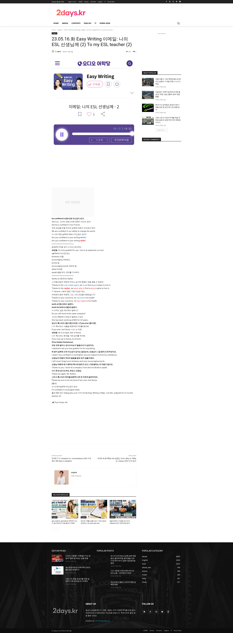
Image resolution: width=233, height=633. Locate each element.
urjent (59, 51)
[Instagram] (169, 1)
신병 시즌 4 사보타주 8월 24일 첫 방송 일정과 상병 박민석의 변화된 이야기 (168, 120)
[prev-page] (53, 529)
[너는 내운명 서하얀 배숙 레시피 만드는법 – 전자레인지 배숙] (103, 574)
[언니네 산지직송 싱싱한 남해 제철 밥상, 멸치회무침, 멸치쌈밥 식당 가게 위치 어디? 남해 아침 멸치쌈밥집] (103, 559)
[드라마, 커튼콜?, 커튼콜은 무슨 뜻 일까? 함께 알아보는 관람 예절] (57, 559)
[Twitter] (173, 1)
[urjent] (53, 51)
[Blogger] (144, 611)
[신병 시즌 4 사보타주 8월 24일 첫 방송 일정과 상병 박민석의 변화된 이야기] (148, 121)
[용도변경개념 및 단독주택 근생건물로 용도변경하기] (57, 570)
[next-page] (57, 529)
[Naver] (162, 611)
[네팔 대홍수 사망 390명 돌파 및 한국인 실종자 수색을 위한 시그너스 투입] (148, 82)
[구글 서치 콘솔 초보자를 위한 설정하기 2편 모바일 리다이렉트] (57, 582)
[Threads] (168, 611)
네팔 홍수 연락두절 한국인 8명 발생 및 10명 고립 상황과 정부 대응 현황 (167, 94)
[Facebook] (166, 1)
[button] (178, 23)
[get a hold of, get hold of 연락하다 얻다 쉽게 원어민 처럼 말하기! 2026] (65, 509)
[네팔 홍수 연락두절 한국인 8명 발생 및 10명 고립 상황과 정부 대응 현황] (148, 95)
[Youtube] (180, 1)
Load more (160, 130)
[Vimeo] (176, 1)
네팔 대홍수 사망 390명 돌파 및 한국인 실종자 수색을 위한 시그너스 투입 (168, 81)
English (59, 30)
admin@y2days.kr (102, 621)
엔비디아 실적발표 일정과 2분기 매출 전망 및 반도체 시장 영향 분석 (167, 107)
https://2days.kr (76, 476)
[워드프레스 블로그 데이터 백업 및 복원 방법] (103, 585)
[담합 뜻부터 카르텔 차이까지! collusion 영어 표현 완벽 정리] (123, 509)
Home (54, 30)
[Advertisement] (136, 12)
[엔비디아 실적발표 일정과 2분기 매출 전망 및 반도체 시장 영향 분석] (148, 108)
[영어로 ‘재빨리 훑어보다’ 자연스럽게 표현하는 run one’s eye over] (94, 509)
